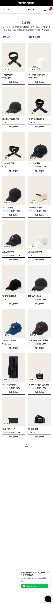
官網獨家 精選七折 (26, 3)
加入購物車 (13, 82)
